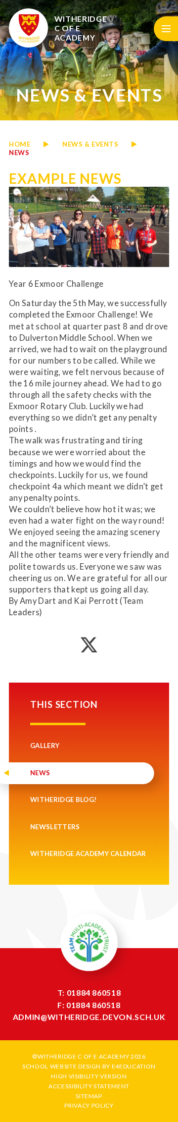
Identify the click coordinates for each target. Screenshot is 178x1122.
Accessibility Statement (89, 1086)
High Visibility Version (89, 1076)
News (19, 153)
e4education (134, 1066)
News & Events (90, 144)
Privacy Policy (88, 1105)
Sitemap (89, 1096)
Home (19, 144)
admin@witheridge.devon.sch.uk (89, 1016)
